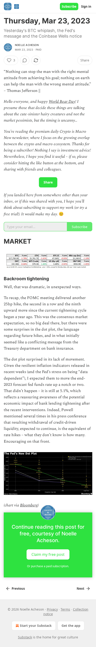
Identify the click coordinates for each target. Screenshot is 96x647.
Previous (18, 588)
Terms (65, 609)
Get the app (71, 625)
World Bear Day (62, 102)
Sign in (86, 6)
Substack (25, 637)
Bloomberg (29, 505)
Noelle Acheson (27, 45)
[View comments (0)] (24, 60)
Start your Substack (36, 625)
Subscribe (69, 6)
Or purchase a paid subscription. (48, 566)
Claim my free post (48, 554)
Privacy (52, 609)
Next (80, 588)
